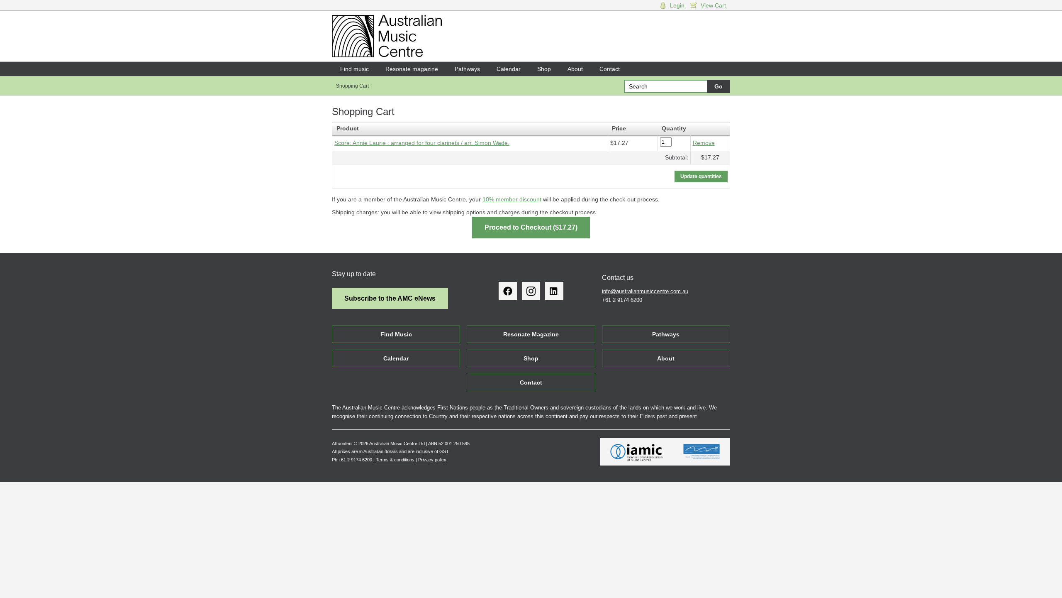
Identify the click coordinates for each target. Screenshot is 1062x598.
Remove (704, 143)
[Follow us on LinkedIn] (554, 291)
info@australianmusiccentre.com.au (645, 291)
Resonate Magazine (531, 334)
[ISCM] (701, 451)
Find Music (396, 334)
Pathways (467, 69)
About (575, 69)
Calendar (509, 69)
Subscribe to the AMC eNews (390, 298)
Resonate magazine (411, 69)
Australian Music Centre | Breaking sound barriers (387, 36)
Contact (609, 69)
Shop (544, 69)
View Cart (713, 5)
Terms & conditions (395, 459)
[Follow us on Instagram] (531, 291)
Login (677, 5)
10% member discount (511, 199)
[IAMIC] (636, 451)
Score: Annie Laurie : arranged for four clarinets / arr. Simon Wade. (421, 143)
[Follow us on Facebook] (508, 291)
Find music (354, 69)
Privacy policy (432, 459)
